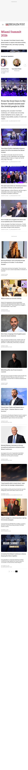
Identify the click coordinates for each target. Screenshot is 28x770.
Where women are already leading (11, 298)
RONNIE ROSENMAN (6, 310)
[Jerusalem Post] (15, 24)
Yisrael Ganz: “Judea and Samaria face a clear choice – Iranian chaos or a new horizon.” (12, 409)
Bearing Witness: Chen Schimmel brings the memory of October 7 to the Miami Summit (13, 262)
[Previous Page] (9, 571)
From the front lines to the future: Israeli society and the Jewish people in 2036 (13, 103)
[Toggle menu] (3, 24)
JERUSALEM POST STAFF (15, 120)
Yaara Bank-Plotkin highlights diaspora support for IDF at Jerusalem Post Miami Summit (13, 150)
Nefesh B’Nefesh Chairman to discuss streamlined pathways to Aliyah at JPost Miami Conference (12, 447)
